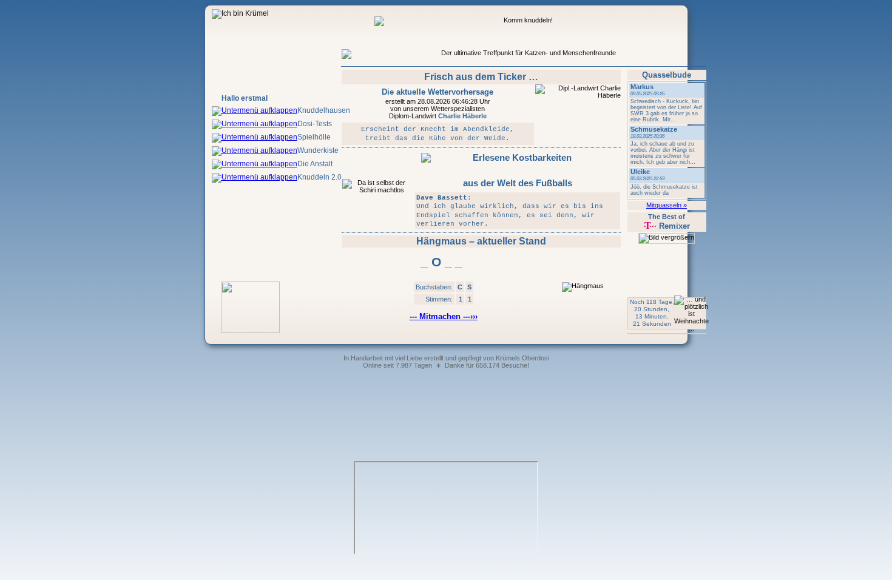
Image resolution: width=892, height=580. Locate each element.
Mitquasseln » (666, 205)
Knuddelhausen (323, 110)
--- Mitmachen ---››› (444, 316)
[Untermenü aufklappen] (254, 110)
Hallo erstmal (244, 98)
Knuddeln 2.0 (319, 177)
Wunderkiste (318, 150)
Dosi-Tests (314, 124)
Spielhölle (314, 137)
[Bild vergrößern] (666, 238)
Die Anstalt (315, 164)
